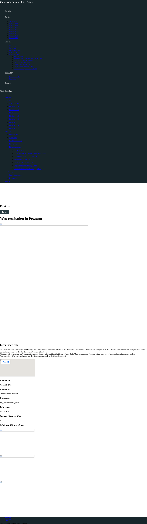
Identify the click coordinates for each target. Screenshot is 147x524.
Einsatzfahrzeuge (15, 147)
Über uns (8, 131)
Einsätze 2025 (14, 110)
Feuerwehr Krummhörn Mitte (16, 2)
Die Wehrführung (15, 141)
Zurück (4, 212)
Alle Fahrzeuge (19, 150)
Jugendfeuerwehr (15, 175)
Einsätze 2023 (14, 116)
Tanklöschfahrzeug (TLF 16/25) (25, 156)
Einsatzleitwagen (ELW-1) (23, 159)
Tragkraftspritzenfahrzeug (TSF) (25, 166)
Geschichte (13, 138)
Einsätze (8, 100)
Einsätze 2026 (14, 107)
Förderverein (13, 144)
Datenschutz (8, 519)
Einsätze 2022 (14, 119)
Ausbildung (9, 172)
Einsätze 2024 (14, 113)
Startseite (8, 97)
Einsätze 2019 (14, 128)
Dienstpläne (13, 178)
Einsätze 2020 (14, 125)
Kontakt (7, 181)
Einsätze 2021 (14, 122)
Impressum (8, 517)
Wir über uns (13, 135)
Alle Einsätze (14, 103)
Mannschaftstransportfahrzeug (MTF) (27, 169)
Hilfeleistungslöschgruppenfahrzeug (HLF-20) (30, 153)
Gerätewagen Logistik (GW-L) (24, 162)
